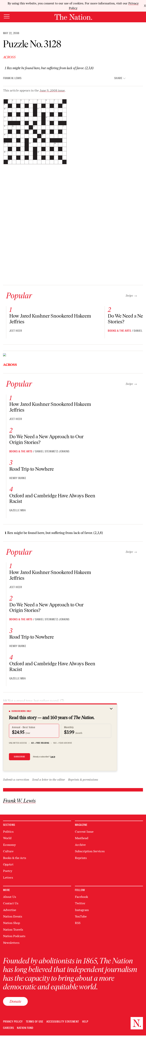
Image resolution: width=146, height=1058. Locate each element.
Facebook (81, 897)
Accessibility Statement (62, 1021)
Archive (80, 845)
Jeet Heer (15, 331)
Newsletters (11, 943)
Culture (8, 851)
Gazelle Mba (17, 510)
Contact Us (10, 903)
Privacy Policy (13, 1021)
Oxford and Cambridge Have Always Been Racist (52, 498)
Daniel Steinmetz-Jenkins (52, 451)
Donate (15, 1001)
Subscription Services (90, 851)
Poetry (7, 871)
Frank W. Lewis (12, 78)
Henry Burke (17, 478)
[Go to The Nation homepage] (73, 17)
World (7, 838)
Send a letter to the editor (48, 779)
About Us (9, 897)
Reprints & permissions (83, 779)
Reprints (81, 858)
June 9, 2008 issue (52, 90)
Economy (9, 845)
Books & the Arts (119, 331)
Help (85, 1021)
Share (118, 78)
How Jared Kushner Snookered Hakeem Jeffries (50, 319)
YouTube (81, 916)
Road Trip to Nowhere (31, 469)
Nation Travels (13, 929)
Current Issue (84, 831)
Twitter (80, 903)
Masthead (81, 838)
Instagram (82, 910)
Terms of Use (34, 1021)
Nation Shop (11, 923)
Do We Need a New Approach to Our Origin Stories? (46, 439)
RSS (77, 923)
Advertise (9, 910)
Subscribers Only (22, 711)
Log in (52, 756)
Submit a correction (16, 779)
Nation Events (12, 916)
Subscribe (19, 756)
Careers (8, 1028)
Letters (8, 877)
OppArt (8, 864)
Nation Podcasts (14, 936)
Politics (8, 831)
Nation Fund (25, 1028)
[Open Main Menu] (7, 16)
